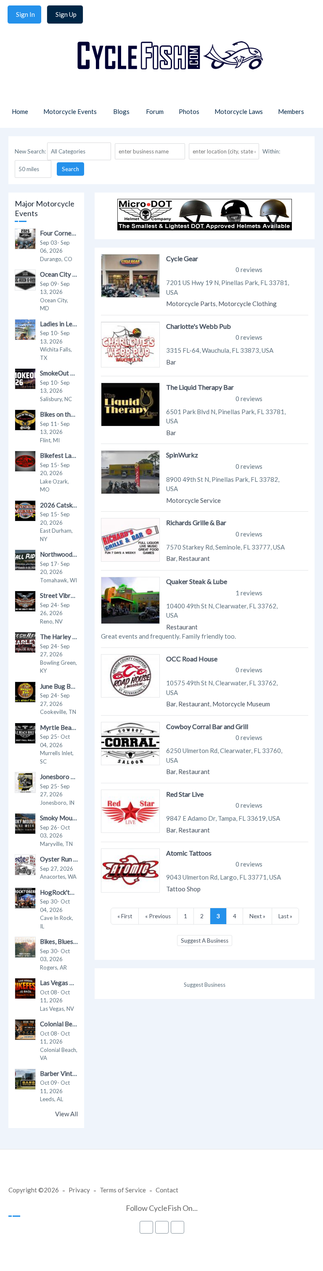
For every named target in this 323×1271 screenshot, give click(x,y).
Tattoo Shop (183, 889)
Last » (285, 916)
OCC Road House (191, 659)
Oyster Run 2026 (64, 859)
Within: (271, 151)
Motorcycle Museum (241, 704)
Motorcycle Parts (191, 303)
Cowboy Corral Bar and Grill (207, 726)
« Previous (158, 916)
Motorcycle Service (193, 500)
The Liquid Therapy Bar (200, 387)
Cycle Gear (182, 258)
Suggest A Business (204, 940)
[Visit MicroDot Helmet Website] (204, 228)
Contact (167, 1190)
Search (70, 169)
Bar (171, 362)
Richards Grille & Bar (196, 522)
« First (124, 916)
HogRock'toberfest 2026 (75, 892)
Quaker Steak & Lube (196, 581)
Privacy (79, 1190)
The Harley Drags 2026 (73, 636)
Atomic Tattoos (189, 853)
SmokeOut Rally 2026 (70, 373)
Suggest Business (204, 984)
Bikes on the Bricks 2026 (74, 414)
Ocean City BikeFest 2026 (76, 274)
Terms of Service (123, 1190)
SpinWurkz (182, 455)
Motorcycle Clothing (247, 303)
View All (66, 1114)
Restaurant (194, 558)
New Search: (30, 151)
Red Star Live (185, 794)
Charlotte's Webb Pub (198, 326)
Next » (257, 916)
